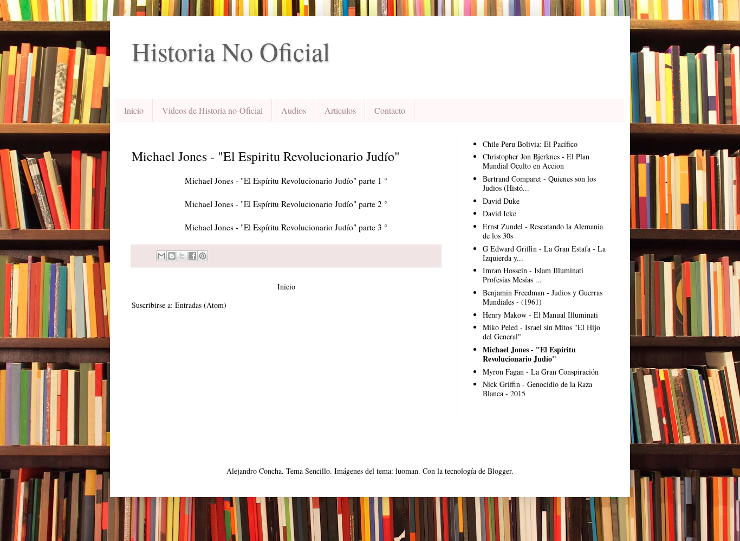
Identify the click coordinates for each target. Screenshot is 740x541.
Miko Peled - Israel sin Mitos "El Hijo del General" (541, 332)
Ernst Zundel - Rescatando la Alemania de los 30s (543, 231)
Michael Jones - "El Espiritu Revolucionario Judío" (529, 354)
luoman (406, 471)
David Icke (499, 213)
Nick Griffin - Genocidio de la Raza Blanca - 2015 (537, 388)
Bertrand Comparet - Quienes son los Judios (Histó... (539, 183)
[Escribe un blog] (171, 255)
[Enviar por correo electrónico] (161, 255)
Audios (293, 110)
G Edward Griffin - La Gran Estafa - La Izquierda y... (544, 253)
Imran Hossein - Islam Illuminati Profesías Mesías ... (533, 275)
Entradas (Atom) (200, 305)
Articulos (340, 110)
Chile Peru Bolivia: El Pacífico (530, 144)
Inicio (134, 110)
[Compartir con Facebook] (192, 255)
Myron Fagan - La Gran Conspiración (541, 371)
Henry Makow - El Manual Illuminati (540, 315)
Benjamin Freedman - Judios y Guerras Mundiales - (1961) (542, 297)
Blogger (499, 471)
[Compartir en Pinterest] (202, 255)
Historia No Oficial (231, 51)
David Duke (501, 201)
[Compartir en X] (182, 255)
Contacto (389, 110)
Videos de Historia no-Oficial (212, 110)
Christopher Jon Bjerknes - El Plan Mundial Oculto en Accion (536, 161)
